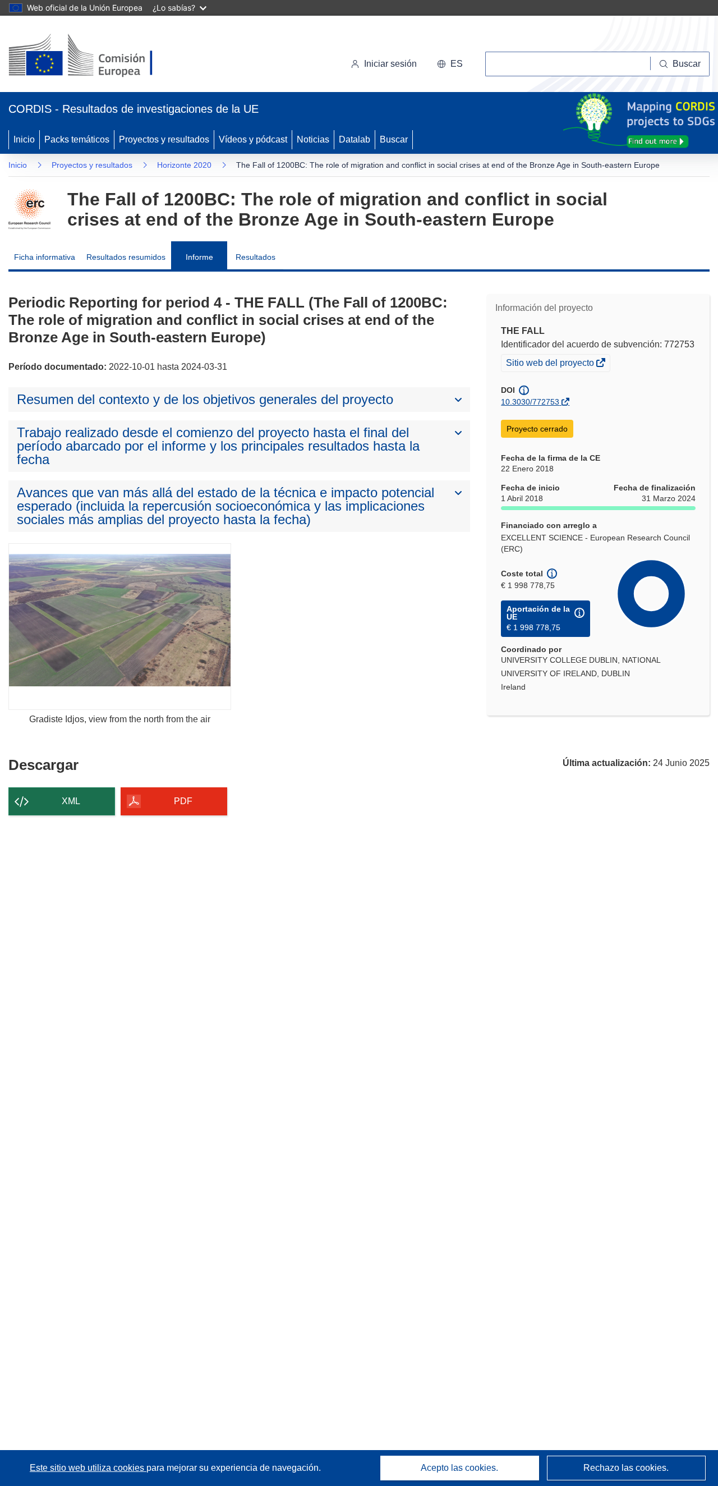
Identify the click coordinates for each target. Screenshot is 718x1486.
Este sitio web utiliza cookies (88, 1468)
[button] (450, 64)
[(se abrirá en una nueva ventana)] (99, 56)
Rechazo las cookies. (626, 1468)
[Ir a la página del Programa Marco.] (29, 209)
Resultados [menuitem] (255, 257)
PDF (183, 801)
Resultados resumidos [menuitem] (125, 257)
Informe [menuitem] (199, 257)
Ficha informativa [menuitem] (44, 257)
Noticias (313, 139)
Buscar (394, 139)
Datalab (354, 139)
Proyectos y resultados (164, 139)
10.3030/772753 (530, 401)
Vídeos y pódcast (253, 139)
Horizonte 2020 (184, 164)
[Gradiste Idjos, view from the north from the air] (119, 626)
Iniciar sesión (390, 63)
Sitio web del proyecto (550, 364)
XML (71, 801)
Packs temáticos (76, 139)
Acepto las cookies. (459, 1468)
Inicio (24, 139)
